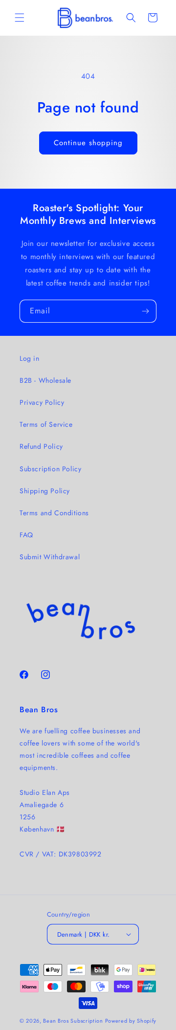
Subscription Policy (50, 469)
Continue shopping (88, 142)
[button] (19, 17)
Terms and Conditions (54, 513)
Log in (30, 358)
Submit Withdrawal (50, 557)
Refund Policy (41, 446)
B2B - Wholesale (45, 380)
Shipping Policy (45, 491)
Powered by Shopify (131, 1021)
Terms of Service (46, 424)
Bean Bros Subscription (73, 1021)
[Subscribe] (145, 311)
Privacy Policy (42, 402)
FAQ (26, 535)
